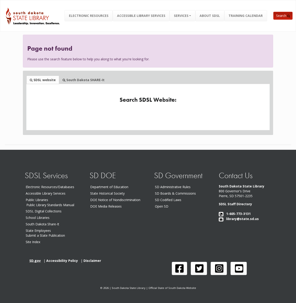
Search (281, 15)
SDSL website (44, 80)
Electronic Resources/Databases (50, 187)
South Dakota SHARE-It (85, 80)
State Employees (38, 230)
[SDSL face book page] (179, 268)
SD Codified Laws (169, 200)
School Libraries (37, 217)
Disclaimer (93, 260)
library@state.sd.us (241, 219)
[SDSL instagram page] (219, 268)
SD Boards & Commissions (176, 193)
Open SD (162, 206)
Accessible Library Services (45, 193)
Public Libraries (37, 200)
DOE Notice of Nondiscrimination (116, 200)
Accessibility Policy (63, 260)
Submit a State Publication (45, 235)
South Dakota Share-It (43, 224)
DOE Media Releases (106, 206)
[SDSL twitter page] (199, 268)
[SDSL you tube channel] (239, 268)
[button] (182, 16)
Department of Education (110, 187)
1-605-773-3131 (237, 213)
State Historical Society (108, 193)
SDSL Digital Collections (44, 211)
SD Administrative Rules (173, 187)
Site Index (33, 242)
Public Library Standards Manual (50, 204)
